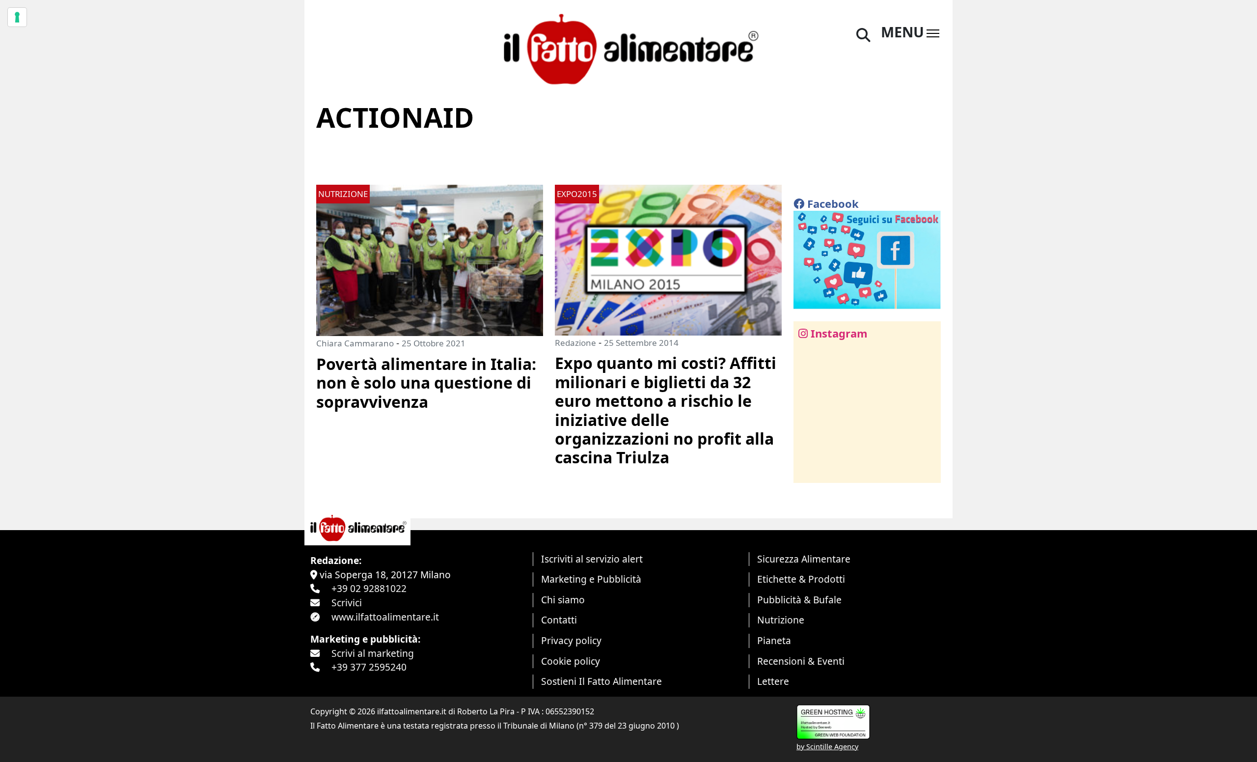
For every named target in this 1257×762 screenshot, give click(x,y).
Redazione (575, 342)
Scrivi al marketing (372, 653)
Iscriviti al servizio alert (592, 558)
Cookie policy (570, 661)
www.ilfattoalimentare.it (385, 616)
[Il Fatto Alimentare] (628, 48)
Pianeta (774, 640)
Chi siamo (563, 599)
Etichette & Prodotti (801, 579)
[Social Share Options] (808, 470)
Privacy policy (571, 640)
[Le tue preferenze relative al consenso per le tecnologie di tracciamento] (17, 17)
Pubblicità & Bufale (799, 599)
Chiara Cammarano (355, 343)
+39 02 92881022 (369, 588)
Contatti (559, 619)
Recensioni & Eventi (801, 661)
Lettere (773, 681)
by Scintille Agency (827, 746)
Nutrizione (780, 619)
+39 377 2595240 (369, 667)
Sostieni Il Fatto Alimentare (601, 681)
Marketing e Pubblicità (591, 579)
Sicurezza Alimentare (803, 558)
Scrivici (346, 602)
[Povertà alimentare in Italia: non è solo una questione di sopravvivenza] (429, 259)
